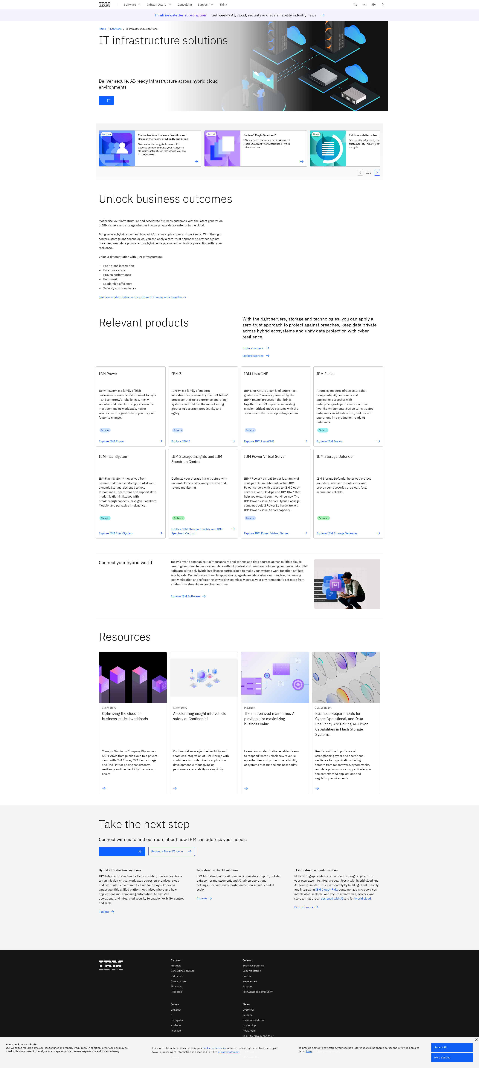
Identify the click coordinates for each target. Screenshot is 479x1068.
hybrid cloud (362, 898)
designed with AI (332, 898)
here (309, 1051)
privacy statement (229, 1052)
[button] (374, 4)
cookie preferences (214, 1048)
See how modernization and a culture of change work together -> (142, 297)
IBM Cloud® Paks (326, 889)
